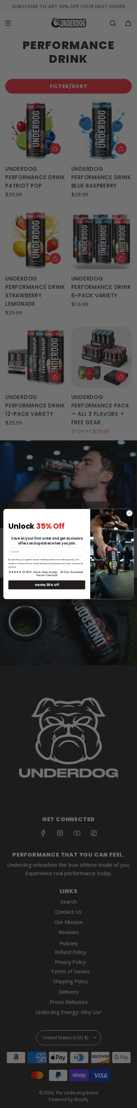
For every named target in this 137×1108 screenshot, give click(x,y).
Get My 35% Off (47, 585)
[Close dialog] (129, 513)
